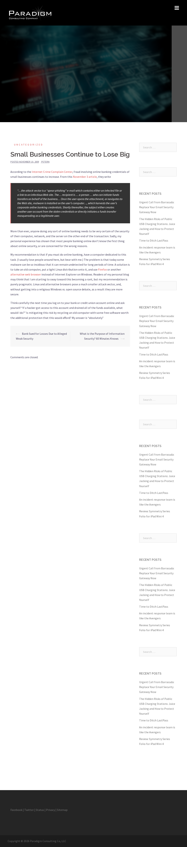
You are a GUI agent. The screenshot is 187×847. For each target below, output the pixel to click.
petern (45, 161)
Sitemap (62, 810)
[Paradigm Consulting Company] (30, 12)
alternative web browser (25, 274)
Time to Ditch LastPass (153, 240)
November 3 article (85, 176)
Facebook (16, 810)
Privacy (50, 810)
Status (40, 810)
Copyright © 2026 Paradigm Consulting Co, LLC (37, 841)
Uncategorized (28, 144)
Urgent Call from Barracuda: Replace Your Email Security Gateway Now (156, 207)
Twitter (29, 810)
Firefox (102, 269)
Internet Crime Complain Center (52, 172)
